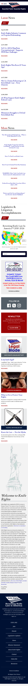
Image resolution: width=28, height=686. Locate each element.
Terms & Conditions (14, 670)
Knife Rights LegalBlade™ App (14, 355)
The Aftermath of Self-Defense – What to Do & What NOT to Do (14, 135)
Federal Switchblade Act (14, 427)
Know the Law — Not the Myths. (13, 432)
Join (14, 626)
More (5, 23)
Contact (14, 654)
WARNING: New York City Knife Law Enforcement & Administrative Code (14, 174)
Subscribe (14, 659)
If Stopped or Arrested (14, 390)
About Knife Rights (14, 650)
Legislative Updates (14, 636)
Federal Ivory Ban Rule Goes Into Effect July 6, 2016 (14, 184)
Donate (14, 631)
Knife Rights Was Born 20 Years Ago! (13, 66)
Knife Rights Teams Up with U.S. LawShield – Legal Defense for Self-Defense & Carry (14, 146)
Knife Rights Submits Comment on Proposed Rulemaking (13, 34)
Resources (14, 663)
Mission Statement (14, 645)
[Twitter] (14, 305)
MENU (5, 4)
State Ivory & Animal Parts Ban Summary (14, 165)
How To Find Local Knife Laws (14, 156)
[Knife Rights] (14, 601)
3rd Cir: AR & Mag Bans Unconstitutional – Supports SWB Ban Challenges (12, 50)
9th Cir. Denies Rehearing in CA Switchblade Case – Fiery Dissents (13, 83)
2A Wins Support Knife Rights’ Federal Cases (13, 99)
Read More (4, 39)
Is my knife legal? (7, 360)
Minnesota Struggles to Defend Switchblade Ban (13, 114)
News (14, 640)
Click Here (15, 328)
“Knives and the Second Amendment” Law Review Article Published (14, 194)
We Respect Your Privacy (14, 674)
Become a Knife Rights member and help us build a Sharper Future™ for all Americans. (14, 582)
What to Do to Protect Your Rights (11, 396)
